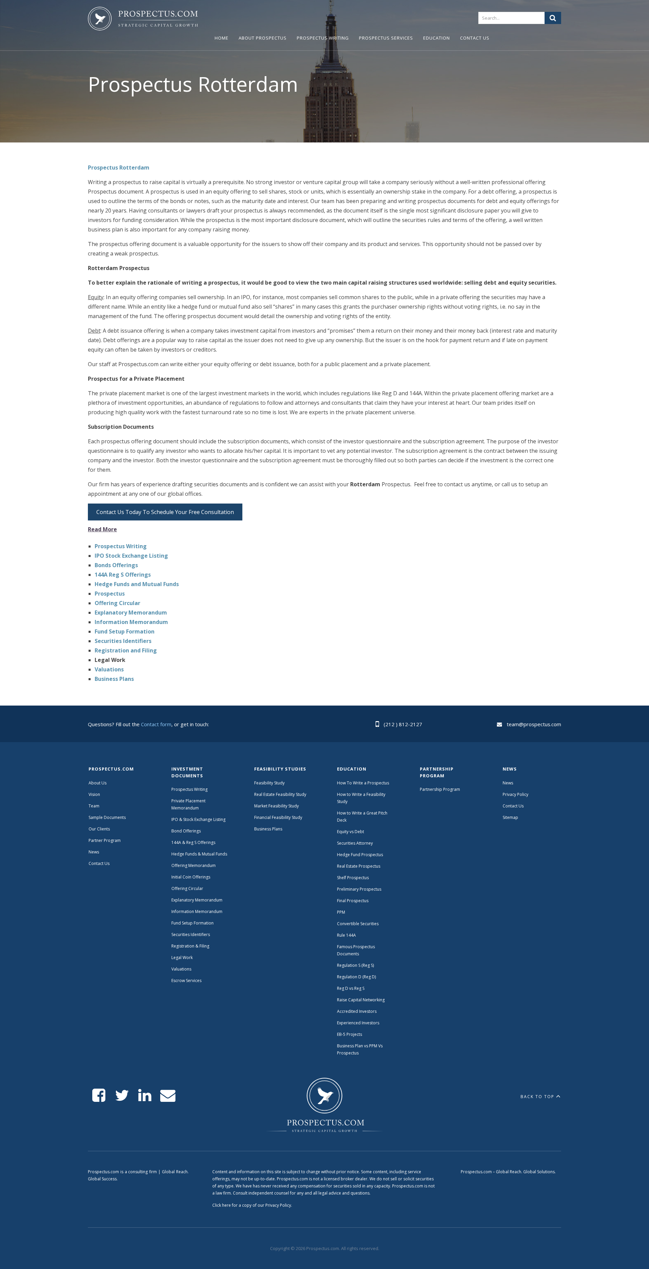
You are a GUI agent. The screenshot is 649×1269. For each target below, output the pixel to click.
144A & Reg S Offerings (193, 842)
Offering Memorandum (193, 865)
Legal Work (182, 957)
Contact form (156, 724)
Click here (221, 1205)
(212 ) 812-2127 (403, 724)
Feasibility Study (269, 783)
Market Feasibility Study (276, 806)
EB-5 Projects (349, 1034)
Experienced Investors (358, 1023)
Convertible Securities (358, 924)
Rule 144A (347, 935)
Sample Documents (107, 817)
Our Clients (99, 829)
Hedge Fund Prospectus (360, 855)
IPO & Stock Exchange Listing (198, 819)
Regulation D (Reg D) (356, 977)
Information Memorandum (196, 911)
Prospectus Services (386, 38)
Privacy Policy (515, 794)
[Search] (553, 18)
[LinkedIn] (145, 1096)
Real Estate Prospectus (358, 866)
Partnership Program (440, 789)
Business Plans (268, 829)
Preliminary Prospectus (359, 889)
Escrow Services (186, 980)
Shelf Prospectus (353, 878)
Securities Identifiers (190, 934)
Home (222, 38)
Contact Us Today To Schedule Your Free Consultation (165, 512)
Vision (94, 794)
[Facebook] (99, 1096)
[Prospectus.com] (143, 20)
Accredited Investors (357, 1011)
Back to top (537, 1096)
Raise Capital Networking (361, 1000)
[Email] (168, 1096)
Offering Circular (187, 888)
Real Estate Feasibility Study (280, 794)
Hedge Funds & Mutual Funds (199, 854)
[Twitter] (122, 1096)
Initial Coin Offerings (190, 877)
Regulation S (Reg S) (355, 965)
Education (436, 38)
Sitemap (510, 817)
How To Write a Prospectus (363, 783)
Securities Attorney (355, 843)
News (94, 852)
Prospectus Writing (323, 38)
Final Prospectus (352, 901)
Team (94, 806)
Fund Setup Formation (192, 923)
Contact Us (474, 38)
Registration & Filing (190, 946)
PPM (341, 912)
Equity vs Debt (350, 831)
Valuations (181, 969)
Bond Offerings (186, 831)
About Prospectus (263, 38)
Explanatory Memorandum (196, 900)
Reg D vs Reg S (350, 988)
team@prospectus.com (534, 724)
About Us (97, 783)
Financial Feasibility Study (278, 817)
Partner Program (105, 840)
